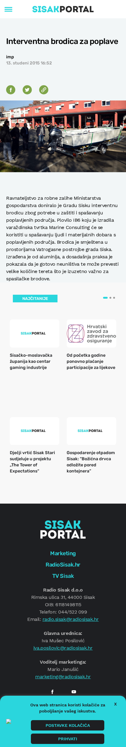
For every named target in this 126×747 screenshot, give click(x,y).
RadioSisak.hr (63, 564)
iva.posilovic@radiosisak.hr (63, 648)
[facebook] (52, 691)
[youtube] (73, 691)
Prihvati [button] (67, 738)
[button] (105, 298)
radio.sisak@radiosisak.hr (71, 619)
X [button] (115, 703)
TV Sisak (63, 576)
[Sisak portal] (63, 9)
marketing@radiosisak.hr (63, 677)
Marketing (63, 553)
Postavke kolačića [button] (68, 725)
